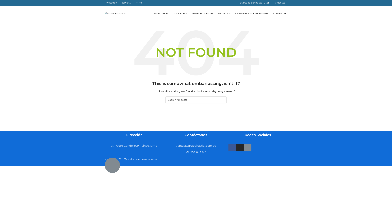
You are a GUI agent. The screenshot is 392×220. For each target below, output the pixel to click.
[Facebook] (232, 147)
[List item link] (196, 146)
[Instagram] (240, 147)
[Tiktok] (247, 147)
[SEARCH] (222, 99)
